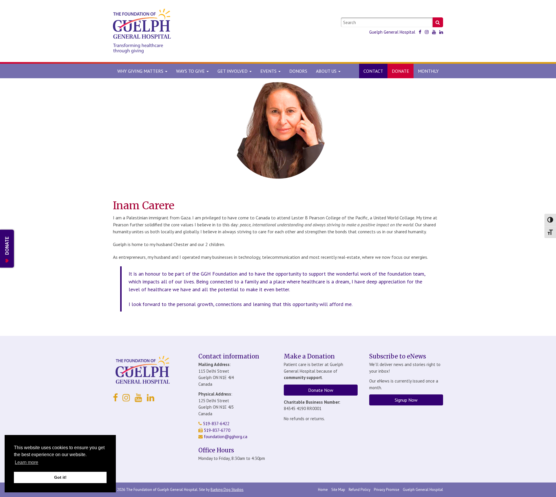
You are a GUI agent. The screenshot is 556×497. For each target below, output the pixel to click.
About (326, 71)
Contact (373, 71)
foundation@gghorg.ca (225, 436)
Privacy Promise (386, 489)
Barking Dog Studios (227, 489)
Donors (298, 71)
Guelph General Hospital (392, 32)
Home (323, 489)
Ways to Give (191, 71)
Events (269, 71)
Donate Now (320, 390)
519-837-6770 (216, 430)
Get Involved (233, 71)
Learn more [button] (26, 462)
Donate (400, 71)
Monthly (428, 71)
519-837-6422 (215, 423)
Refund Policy (359, 489)
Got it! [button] (60, 477)
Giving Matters (140, 71)
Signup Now (406, 400)
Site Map (338, 489)
